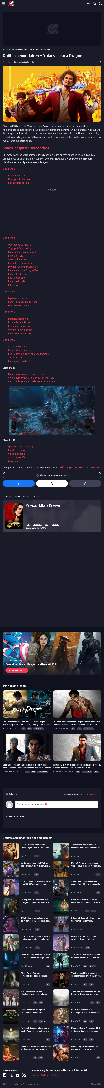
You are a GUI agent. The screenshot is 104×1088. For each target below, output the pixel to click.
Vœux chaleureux (17, 346)
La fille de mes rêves (19, 450)
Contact (34, 1075)
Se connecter (92, 794)
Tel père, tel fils (16, 357)
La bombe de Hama (18, 274)
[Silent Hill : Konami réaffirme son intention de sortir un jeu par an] (61, 997)
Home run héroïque (18, 305)
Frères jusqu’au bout (19, 361)
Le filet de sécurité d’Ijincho (22, 301)
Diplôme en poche (17, 298)
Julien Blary (7, 62)
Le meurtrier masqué (19, 350)
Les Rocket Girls (16, 277)
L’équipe (54, 1075)
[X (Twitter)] (11, 1075)
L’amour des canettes (19, 175)
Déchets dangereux (18, 318)
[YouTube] (18, 1075)
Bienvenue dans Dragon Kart (23, 270)
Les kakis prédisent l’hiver (22, 263)
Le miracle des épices (19, 333)
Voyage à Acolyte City (20, 248)
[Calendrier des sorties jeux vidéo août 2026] (52, 653)
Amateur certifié (17, 457)
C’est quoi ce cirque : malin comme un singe (31, 381)
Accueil (7, 50)
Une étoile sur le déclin (20, 329)
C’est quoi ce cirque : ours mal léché (27, 374)
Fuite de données (17, 281)
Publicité (44, 1075)
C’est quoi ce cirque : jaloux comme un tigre (31, 377)
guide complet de (79, 467)
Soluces (14, 50)
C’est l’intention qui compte (22, 252)
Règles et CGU (96, 1084)
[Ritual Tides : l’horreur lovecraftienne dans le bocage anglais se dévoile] (11, 979)
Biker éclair (14, 285)
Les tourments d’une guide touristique (28, 353)
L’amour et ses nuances (20, 326)
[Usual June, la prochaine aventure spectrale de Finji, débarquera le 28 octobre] (11, 960)
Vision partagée (16, 453)
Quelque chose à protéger (22, 446)
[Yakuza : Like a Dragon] (14, 516)
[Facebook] (4, 1075)
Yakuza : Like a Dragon (43, 505)
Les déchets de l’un (18, 182)
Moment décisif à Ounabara (23, 266)
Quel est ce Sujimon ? (19, 244)
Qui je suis (13, 461)
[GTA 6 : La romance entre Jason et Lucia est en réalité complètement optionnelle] (11, 942)
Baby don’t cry (15, 255)
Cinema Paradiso (17, 259)
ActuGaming (11, 3)
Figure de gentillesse (19, 322)
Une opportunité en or (19, 179)
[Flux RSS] (24, 1075)
